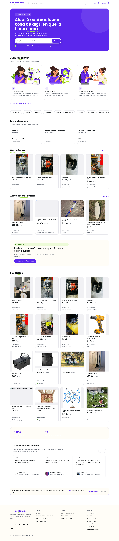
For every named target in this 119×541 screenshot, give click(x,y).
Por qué (103, 491)
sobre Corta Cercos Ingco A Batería (29, 474)
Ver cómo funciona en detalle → (20, 103)
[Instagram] (16, 524)
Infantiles (80, 112)
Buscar (56, 41)
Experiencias (91, 112)
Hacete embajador (66, 518)
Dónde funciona (91, 518)
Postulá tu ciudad (91, 521)
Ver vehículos (93, 491)
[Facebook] (12, 528)
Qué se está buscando (67, 513)
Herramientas (16, 112)
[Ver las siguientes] (104, 451)
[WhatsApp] (12, 524)
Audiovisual (48, 112)
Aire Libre (27, 112)
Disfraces (37, 112)
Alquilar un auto (91, 526)
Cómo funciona (91, 513)
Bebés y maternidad (41, 521)
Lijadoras (38, 513)
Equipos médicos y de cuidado (44, 516)
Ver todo (105, 151)
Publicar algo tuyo (66, 516)
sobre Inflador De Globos (57, 474)
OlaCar (69, 490)
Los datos (89, 516)
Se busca (93, 3)
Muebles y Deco (104, 112)
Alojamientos (69, 112)
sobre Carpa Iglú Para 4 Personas (90, 474)
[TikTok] (20, 524)
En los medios (90, 524)
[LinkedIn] (27, 524)
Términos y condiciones (93, 529)
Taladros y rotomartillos (42, 518)
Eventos (58, 112)
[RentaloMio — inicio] (17, 3)
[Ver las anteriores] (100, 451)
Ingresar (103, 3)
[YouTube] (24, 524)
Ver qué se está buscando (25, 261)
